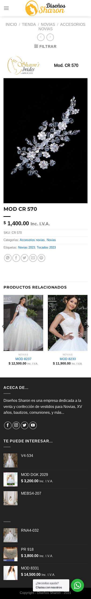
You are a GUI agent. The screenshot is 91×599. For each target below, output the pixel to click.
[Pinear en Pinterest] (41, 258)
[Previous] (3, 335)
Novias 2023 (26, 247)
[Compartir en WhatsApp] (8, 258)
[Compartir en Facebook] (16, 258)
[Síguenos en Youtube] (33, 425)
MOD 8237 (23, 359)
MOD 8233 (68, 359)
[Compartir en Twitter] (24, 258)
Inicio (11, 24)
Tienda (29, 24)
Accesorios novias (32, 240)
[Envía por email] (33, 258)
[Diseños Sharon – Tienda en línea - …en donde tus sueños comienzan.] (45, 8)
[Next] (87, 335)
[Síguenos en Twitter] (24, 425)
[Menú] (6, 8)
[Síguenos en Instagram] (16, 425)
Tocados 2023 (46, 247)
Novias (48, 24)
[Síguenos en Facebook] (8, 425)
